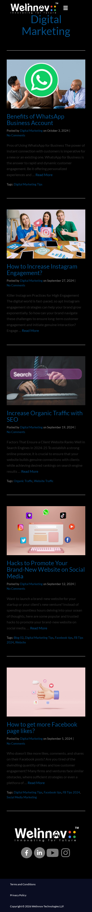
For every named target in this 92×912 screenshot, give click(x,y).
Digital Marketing (31, 130)
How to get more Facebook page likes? (42, 728)
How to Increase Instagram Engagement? (42, 270)
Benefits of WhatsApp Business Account (35, 120)
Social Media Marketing (22, 797)
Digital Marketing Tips (28, 184)
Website (20, 642)
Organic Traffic (23, 481)
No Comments (16, 135)
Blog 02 (19, 637)
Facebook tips (64, 637)
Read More (44, 175)
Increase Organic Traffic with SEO (45, 416)
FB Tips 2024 (71, 792)
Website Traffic (43, 481)
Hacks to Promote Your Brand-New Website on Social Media (46, 569)
